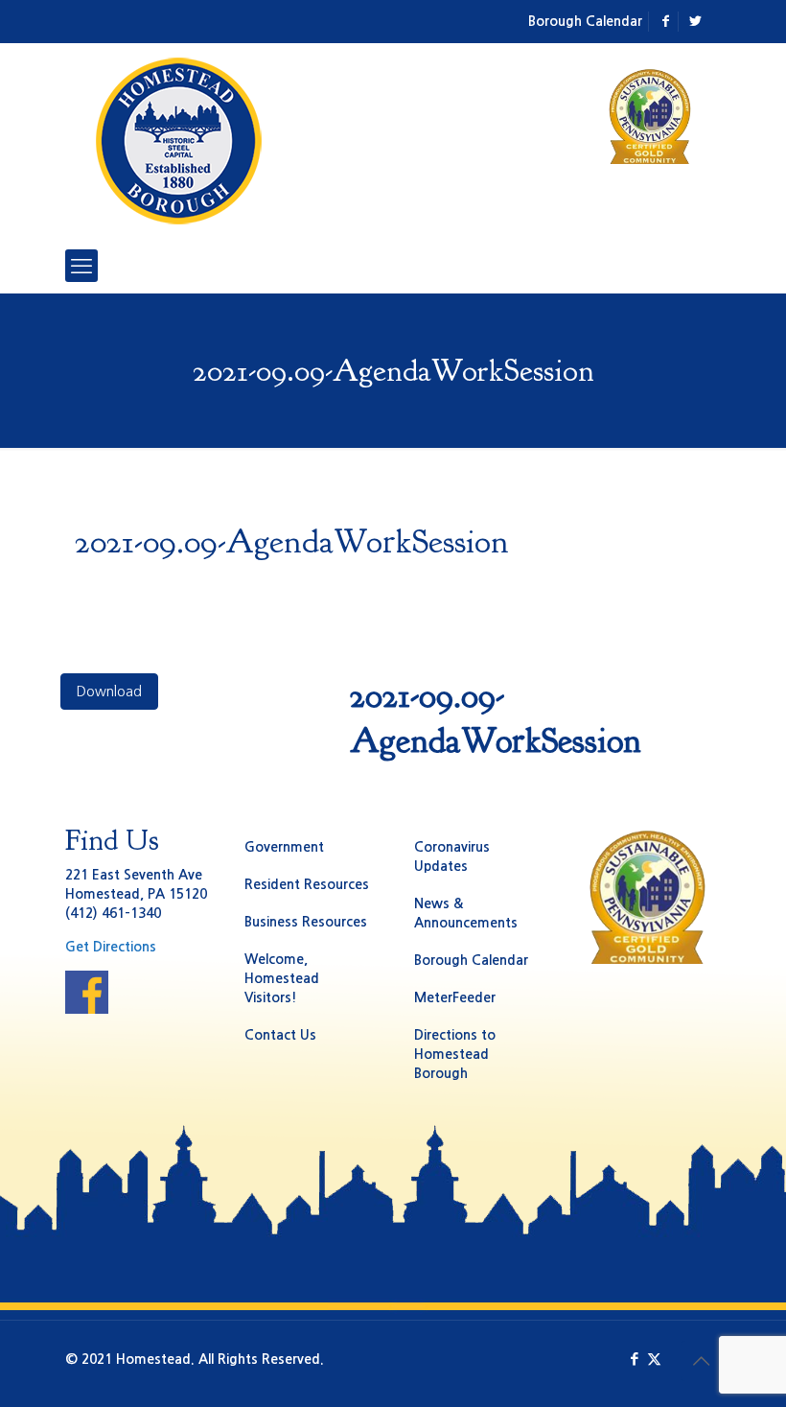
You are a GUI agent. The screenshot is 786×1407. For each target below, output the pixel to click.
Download (109, 691)
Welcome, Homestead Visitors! (281, 978)
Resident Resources (306, 884)
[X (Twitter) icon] (654, 1358)
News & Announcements (466, 913)
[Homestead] (182, 141)
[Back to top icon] (701, 1361)
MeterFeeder (455, 997)
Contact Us (280, 1035)
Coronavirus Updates (452, 856)
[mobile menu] (81, 265)
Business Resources (305, 921)
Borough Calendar (585, 21)
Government (284, 847)
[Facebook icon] (634, 1358)
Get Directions (110, 946)
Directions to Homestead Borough (455, 1054)
